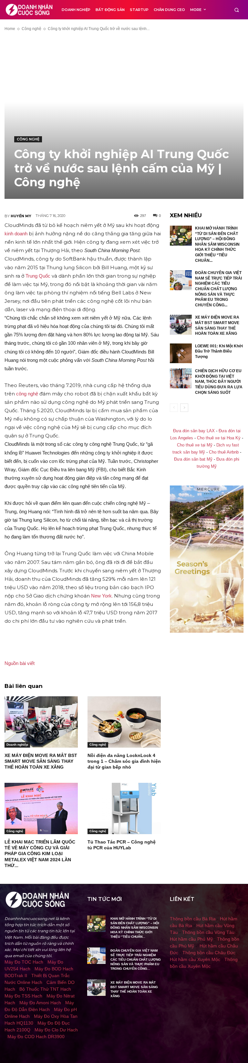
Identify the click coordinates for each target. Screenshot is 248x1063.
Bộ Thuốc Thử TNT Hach (45, 989)
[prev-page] (174, 408)
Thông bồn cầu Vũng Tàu (208, 932)
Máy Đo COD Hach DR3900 (36, 1036)
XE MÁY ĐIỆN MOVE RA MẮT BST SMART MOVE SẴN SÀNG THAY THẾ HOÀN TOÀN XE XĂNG (41, 761)
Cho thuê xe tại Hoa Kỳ (219, 438)
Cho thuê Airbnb (224, 452)
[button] (236, 9)
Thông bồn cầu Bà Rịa (193, 918)
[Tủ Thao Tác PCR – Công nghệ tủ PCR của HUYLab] (124, 808)
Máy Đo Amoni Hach (40, 1002)
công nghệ (27, 393)
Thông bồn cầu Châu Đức (208, 952)
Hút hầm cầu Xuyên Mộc (195, 959)
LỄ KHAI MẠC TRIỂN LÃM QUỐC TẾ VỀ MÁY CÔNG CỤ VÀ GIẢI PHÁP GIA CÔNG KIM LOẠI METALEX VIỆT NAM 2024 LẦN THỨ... (40, 853)
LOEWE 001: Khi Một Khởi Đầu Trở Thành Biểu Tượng (219, 351)
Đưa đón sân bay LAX (194, 431)
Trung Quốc (38, 276)
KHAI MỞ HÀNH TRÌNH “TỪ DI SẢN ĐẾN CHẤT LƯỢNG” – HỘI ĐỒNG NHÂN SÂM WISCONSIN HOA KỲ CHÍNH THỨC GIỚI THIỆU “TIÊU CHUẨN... (217, 244)
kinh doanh (16, 233)
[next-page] (184, 408)
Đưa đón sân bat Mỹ (193, 459)
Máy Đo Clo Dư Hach (56, 1029)
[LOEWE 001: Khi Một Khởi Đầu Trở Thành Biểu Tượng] (181, 353)
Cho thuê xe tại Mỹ (194, 445)
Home (10, 28)
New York (101, 595)
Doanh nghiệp (17, 744)
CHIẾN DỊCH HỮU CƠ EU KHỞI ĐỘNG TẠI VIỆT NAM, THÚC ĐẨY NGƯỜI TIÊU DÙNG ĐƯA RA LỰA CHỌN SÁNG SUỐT (219, 381)
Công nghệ (31, 28)
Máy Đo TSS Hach (23, 995)
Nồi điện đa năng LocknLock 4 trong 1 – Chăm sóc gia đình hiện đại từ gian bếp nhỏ (124, 761)
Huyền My (21, 216)
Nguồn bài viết (20, 663)
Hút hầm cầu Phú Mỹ (191, 939)
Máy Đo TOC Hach (24, 962)
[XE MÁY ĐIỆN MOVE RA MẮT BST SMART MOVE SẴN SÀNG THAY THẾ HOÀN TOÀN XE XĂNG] (41, 722)
